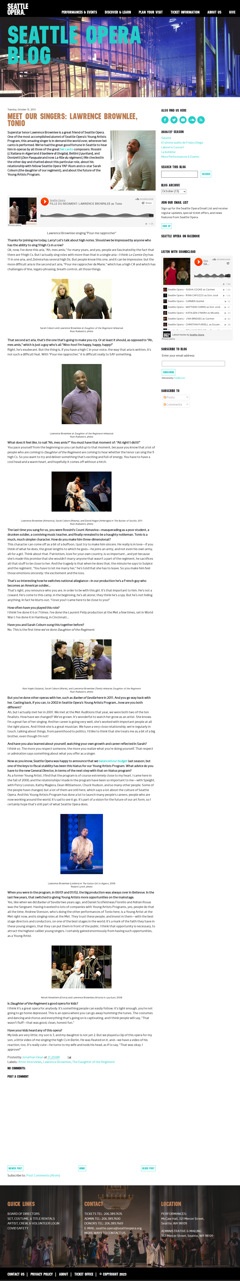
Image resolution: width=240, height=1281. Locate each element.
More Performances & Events (180, 157)
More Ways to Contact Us (105, 1233)
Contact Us (16, 1274)
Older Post (148, 1168)
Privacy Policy (42, 1274)
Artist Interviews (30, 1062)
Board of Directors (24, 1214)
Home (82, 1168)
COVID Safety (18, 1228)
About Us (214, 12)
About (63, 1274)
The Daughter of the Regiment (93, 1062)
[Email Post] (69, 1057)
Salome (166, 138)
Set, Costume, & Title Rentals (31, 1219)
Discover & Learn (118, 12)
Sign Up (166, 226)
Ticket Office (83, 1274)
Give (232, 12)
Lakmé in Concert (172, 147)
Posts (170, 397)
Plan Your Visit (151, 12)
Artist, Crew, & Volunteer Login (33, 1223)
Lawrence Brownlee (57, 1062)
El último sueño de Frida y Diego (182, 143)
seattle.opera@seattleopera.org (119, 1228)
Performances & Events (79, 12)
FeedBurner (179, 378)
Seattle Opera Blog (75, 45)
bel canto (66, 149)
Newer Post (15, 1168)
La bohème (168, 152)
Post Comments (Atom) (43, 1175)
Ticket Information (185, 12)
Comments (174, 405)
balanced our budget (113, 761)
